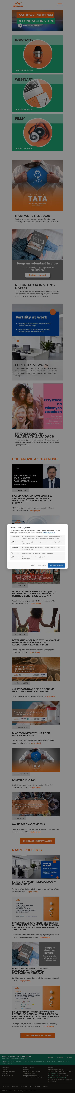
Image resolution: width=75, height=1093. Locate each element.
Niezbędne (16, 536)
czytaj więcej (35, 511)
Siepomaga (60, 1057)
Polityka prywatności (49, 532)
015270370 (66, 1079)
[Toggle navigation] (60, 5)
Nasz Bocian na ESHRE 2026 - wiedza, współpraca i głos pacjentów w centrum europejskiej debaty (34, 593)
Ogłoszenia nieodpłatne (8, 1071)
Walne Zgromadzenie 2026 (28, 824)
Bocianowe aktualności (35, 459)
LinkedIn (46, 1086)
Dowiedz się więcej (31, 25)
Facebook (15, 1086)
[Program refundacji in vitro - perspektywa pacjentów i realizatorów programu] (36, 966)
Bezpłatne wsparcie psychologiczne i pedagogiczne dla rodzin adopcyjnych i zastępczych (36, 642)
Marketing (15, 547)
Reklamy (4, 1073)
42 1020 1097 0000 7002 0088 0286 (32, 1061)
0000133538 (54, 1079)
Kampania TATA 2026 (24, 780)
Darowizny (16, 557)
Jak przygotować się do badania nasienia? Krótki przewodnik (33, 690)
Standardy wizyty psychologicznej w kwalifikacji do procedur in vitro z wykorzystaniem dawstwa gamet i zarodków (35, 926)
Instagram (24, 1086)
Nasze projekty (27, 850)
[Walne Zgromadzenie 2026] (36, 816)
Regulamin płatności (29, 1073)
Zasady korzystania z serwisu (31, 1071)
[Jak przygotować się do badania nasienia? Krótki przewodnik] (36, 681)
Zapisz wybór (42, 565)
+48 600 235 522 (53, 1073)
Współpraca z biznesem (30, 1075)
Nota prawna (26, 1069)
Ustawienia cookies (7, 1075)
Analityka (15, 542)
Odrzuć (33, 565)
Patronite (50, 1057)
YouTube (7, 1086)
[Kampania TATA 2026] (36, 771)
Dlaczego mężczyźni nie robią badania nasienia (31, 734)
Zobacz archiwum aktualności (37, 841)
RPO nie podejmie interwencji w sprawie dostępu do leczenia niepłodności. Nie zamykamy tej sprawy (32, 499)
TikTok (38, 1086)
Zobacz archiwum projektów (37, 1035)
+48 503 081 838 (53, 1075)
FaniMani (69, 1057)
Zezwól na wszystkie (56, 565)
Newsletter (5, 1069)
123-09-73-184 (52, 1081)
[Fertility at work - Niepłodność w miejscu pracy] (36, 879)
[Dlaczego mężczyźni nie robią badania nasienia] (36, 725)
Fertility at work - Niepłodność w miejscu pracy (34, 883)
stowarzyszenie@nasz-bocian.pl (57, 1077)
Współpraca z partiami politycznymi (33, 1077)
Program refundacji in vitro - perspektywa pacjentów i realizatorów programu (31, 970)
